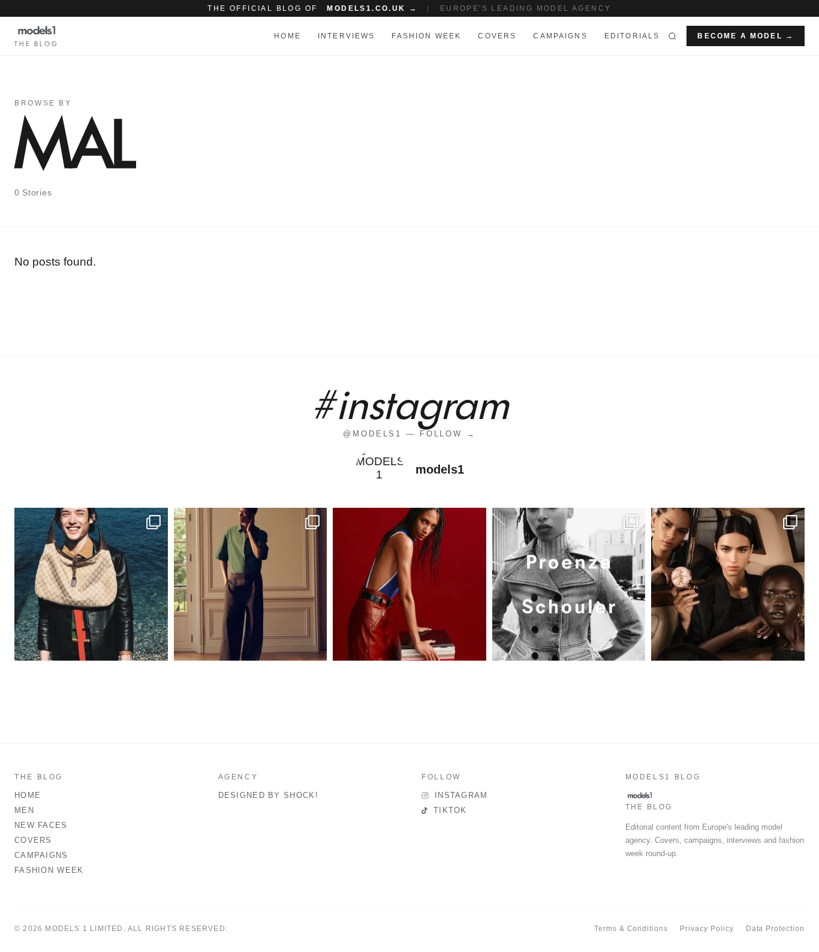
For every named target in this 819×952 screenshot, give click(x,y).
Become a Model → (745, 36)
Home (27, 795)
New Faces (41, 825)
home (287, 36)
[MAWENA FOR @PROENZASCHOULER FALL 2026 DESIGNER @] (569, 584)
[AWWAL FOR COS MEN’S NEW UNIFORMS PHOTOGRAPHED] (250, 584)
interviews (346, 36)
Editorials (632, 36)
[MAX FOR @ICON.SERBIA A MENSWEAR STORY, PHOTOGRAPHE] (91, 584)
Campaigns (560, 36)
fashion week (426, 36)
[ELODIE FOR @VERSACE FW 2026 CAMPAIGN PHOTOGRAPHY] (409, 584)
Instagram (461, 795)
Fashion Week (49, 870)
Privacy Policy (706, 928)
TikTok (450, 810)
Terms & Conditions (631, 928)
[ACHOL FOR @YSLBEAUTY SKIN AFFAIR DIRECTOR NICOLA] (728, 584)
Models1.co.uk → (372, 8)
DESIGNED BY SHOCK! (268, 795)
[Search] (672, 36)
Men (24, 810)
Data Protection (775, 928)
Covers (497, 36)
